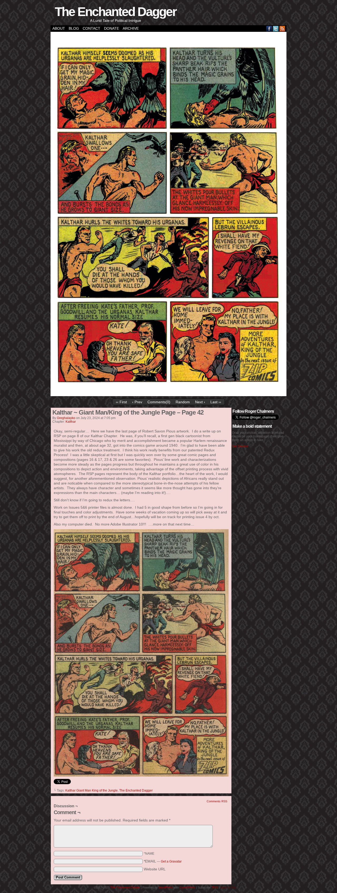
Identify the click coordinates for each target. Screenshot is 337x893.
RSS (282, 28)
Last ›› (215, 402)
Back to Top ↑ (229, 887)
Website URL (155, 869)
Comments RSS (217, 801)
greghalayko (66, 418)
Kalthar (71, 421)
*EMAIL (163, 861)
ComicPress (187, 887)
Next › (200, 402)
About (58, 28)
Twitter (275, 28)
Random (183, 402)
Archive (131, 28)
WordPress (165, 887)
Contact (91, 28)
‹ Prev (137, 402)
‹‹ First (121, 402)
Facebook (269, 28)
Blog (74, 28)
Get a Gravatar (171, 861)
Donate (111, 28)
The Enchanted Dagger (115, 12)
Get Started (240, 446)
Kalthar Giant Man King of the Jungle (91, 790)
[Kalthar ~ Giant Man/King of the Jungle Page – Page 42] (168, 395)
